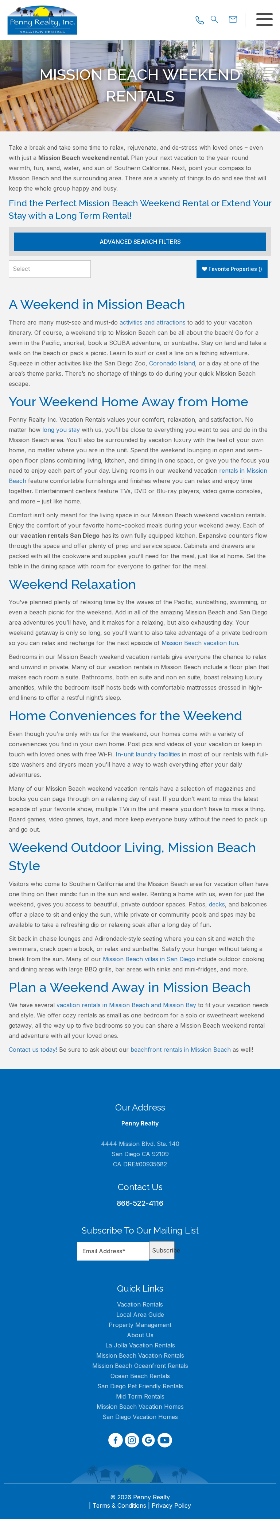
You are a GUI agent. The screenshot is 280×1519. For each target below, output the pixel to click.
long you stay (61, 429)
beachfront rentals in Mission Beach (181, 1049)
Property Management (140, 1324)
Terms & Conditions (119, 1505)
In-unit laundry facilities (148, 754)
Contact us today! (33, 1049)
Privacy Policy (171, 1505)
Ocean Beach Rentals (140, 1376)
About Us (140, 1335)
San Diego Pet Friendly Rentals (140, 1386)
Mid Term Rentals (140, 1396)
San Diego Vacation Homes (140, 1416)
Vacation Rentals (140, 1304)
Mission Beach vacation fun (200, 643)
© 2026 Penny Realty (140, 1497)
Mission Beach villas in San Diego (149, 959)
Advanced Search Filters (140, 241)
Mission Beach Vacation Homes (140, 1406)
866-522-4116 (140, 1203)
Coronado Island (172, 363)
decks (217, 904)
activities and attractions (153, 322)
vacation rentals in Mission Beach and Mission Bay (126, 1005)
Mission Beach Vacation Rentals (140, 1355)
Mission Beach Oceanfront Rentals (140, 1365)
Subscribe (163, 1250)
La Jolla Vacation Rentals (140, 1345)
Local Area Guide (140, 1314)
